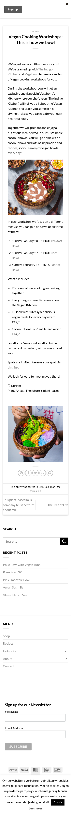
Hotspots (9, 651)
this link (13, 367)
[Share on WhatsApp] (21, 473)
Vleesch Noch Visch (16, 595)
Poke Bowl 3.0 (12, 572)
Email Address (14, 728)
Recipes (8, 643)
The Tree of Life (58, 505)
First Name (11, 711)
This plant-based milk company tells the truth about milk (19, 505)
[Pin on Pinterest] (50, 473)
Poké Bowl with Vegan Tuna (21, 564)
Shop (6, 636)
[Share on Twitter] (35, 473)
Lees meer (35, 808)
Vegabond (31, 74)
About (7, 659)
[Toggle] (65, 651)
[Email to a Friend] (42, 473)
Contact (8, 666)
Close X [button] (58, 802)
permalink (35, 490)
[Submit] (64, 541)
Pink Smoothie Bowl (16, 580)
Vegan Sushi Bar (14, 587)
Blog (35, 31)
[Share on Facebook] (28, 473)
